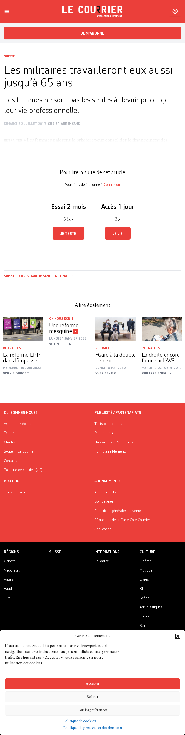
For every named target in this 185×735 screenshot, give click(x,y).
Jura (7, 598)
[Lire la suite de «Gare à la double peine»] (115, 329)
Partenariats (103, 433)
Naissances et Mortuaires (113, 442)
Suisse (9, 56)
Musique (146, 571)
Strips (144, 626)
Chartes (10, 442)
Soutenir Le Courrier (19, 452)
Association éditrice (18, 424)
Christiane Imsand (35, 276)
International (108, 552)
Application (102, 529)
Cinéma (146, 561)
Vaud (8, 589)
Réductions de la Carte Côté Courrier (122, 520)
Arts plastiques (151, 607)
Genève (10, 561)
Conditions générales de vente (117, 511)
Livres (144, 580)
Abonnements (105, 492)
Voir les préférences (92, 710)
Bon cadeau (103, 502)
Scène (144, 598)
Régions (11, 552)
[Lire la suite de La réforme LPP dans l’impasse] (23, 329)
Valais (8, 580)
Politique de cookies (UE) (23, 470)
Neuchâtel (12, 571)
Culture (147, 552)
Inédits (145, 616)
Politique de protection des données (92, 728)
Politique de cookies (79, 721)
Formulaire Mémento (110, 452)
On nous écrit (61, 318)
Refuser (92, 697)
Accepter (92, 683)
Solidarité (101, 561)
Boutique (12, 481)
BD (142, 589)
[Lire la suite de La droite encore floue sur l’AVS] (162, 329)
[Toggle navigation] (7, 11)
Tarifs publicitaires (108, 424)
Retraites (64, 276)
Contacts (10, 461)
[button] (177, 636)
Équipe (9, 433)
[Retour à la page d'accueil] (92, 11)
